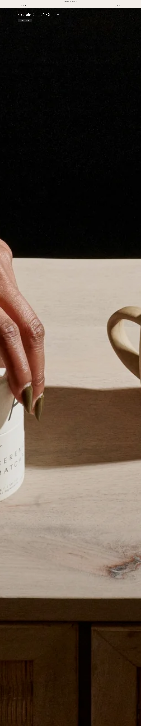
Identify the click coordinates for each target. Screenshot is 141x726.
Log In (117, 5)
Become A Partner (25, 20)
